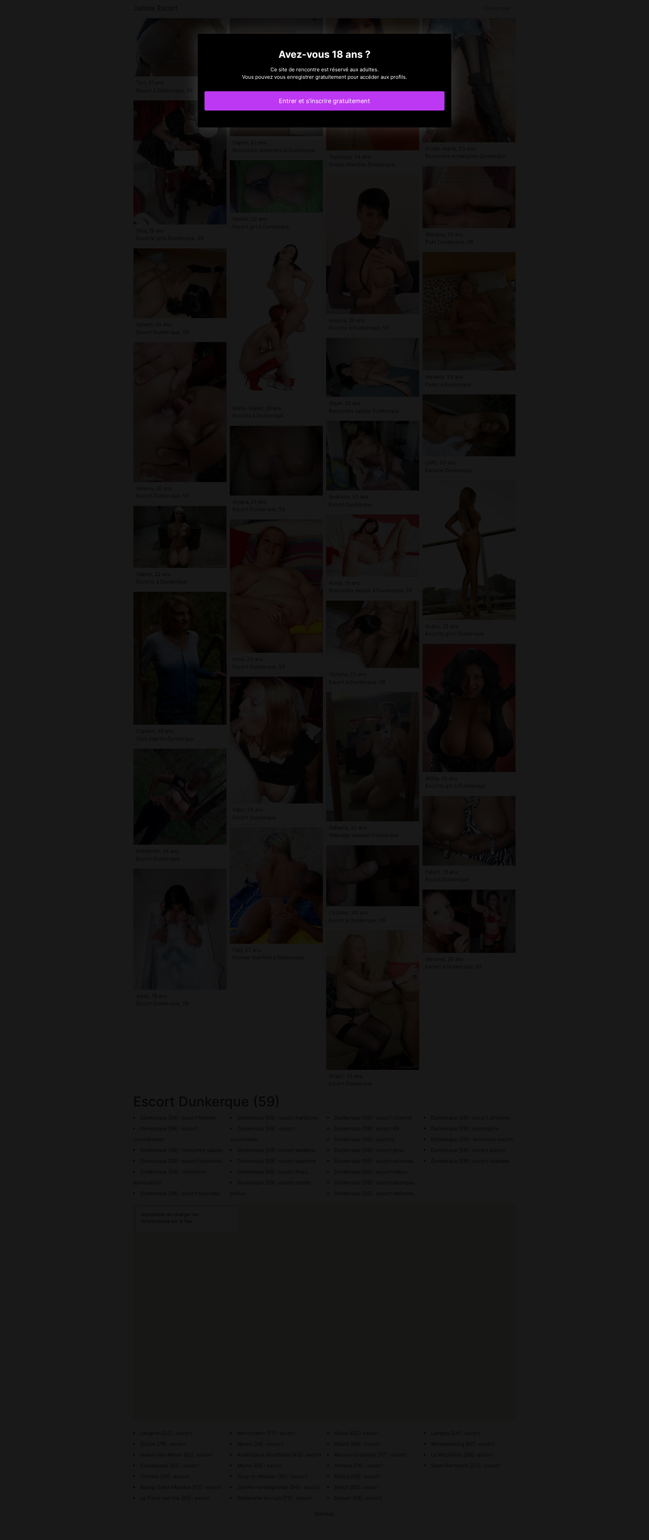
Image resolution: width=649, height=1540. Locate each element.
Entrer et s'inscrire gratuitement (324, 100)
